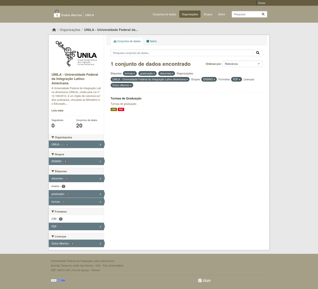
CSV (114, 109)
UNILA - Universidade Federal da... (111, 29)
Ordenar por (213, 64)
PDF (121, 109)
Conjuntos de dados (164, 14)
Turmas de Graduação (126, 98)
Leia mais (57, 110)
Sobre (221, 14)
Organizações (190, 14)
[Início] (54, 29)
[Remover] (134, 73)
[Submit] (263, 14)
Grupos (208, 14)
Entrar (261, 3)
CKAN (204, 280)
